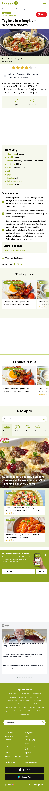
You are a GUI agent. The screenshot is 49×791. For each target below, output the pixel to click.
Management (28, 733)
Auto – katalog (37, 700)
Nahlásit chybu (10, 762)
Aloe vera (24, 707)
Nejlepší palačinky (38, 711)
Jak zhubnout (12, 694)
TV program (13, 697)
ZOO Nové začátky (25, 700)
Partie (30, 697)
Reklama (8, 740)
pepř (9, 174)
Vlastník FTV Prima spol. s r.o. (13, 757)
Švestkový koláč (24, 714)
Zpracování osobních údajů (31, 748)
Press (26, 736)
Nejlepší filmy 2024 (24, 694)
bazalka (10, 178)
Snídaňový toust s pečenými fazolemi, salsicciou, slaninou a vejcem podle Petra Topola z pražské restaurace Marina (16, 303)
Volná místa (9, 736)
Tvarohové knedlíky (25, 711)
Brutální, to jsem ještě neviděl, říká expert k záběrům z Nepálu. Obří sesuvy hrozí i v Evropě (22, 655)
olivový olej (12, 154)
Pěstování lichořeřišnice (37, 707)
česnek (10, 160)
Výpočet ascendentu (11, 711)
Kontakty (27, 743)
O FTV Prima (9, 733)
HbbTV (7, 743)
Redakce (27, 756)
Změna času (22, 697)
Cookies (7, 753)
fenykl (10, 157)
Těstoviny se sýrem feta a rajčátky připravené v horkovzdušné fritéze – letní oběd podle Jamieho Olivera (23, 510)
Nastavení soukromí (30, 762)
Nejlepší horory (36, 694)
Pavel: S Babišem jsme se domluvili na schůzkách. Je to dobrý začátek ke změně (23, 644)
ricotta (10, 184)
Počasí (37, 697)
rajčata (10, 167)
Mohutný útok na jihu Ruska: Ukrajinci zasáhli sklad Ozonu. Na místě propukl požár (24, 667)
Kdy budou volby (12, 700)
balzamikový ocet (14, 181)
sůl (8, 171)
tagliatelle (11, 164)
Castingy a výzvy (29, 740)
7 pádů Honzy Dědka (15, 704)
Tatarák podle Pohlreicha (12, 707)
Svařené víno (35, 704)
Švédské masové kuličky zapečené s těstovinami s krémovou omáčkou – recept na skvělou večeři (24, 480)
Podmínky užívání (10, 747)
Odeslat (42, 571)
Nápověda (27, 753)
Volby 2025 (27, 704)
